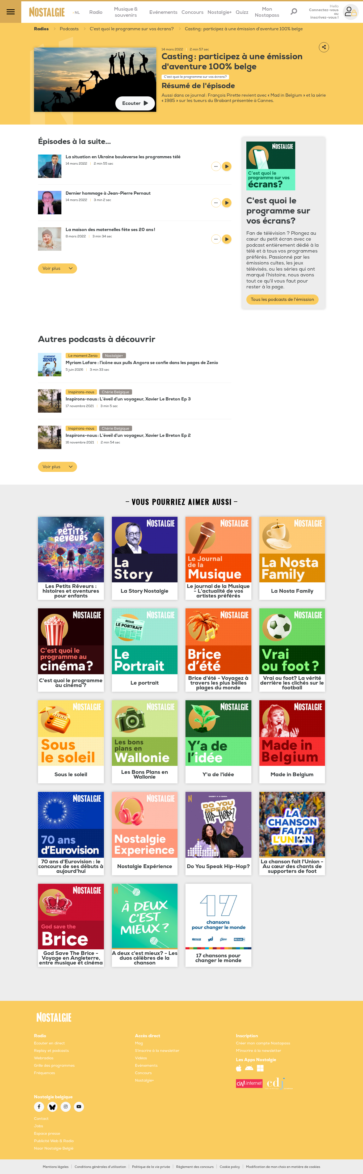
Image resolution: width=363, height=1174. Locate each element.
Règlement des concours (195, 1167)
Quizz (242, 12)
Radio (96, 12)
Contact (41, 1118)
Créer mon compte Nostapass (263, 1043)
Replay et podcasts (51, 1050)
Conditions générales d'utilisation (100, 1167)
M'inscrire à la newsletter (258, 1050)
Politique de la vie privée (151, 1167)
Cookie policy (230, 1167)
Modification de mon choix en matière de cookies (283, 1167)
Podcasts (69, 29)
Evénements (163, 12)
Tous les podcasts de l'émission (282, 299)
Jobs (38, 1126)
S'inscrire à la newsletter (157, 1050)
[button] (57, 268)
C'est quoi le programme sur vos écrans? (132, 29)
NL (76, 12)
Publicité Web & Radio (54, 1141)
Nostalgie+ (220, 12)
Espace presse (47, 1133)
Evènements (146, 1065)
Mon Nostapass (267, 12)
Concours (193, 12)
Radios (41, 29)
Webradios (43, 1058)
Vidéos (141, 1058)
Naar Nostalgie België (53, 1148)
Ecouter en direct (49, 1043)
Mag (139, 1043)
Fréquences (44, 1073)
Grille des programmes (54, 1065)
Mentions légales (56, 1167)
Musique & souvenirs (126, 12)
